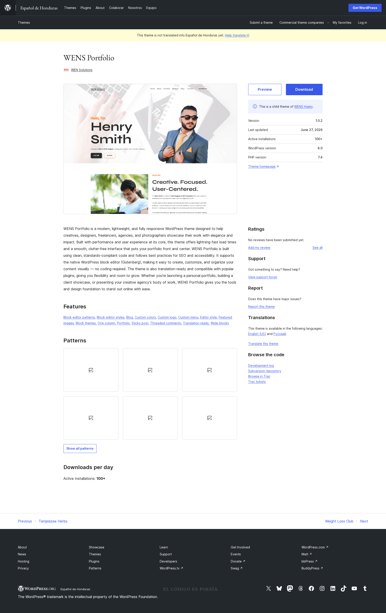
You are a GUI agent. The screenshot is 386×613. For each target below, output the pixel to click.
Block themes (86, 323)
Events (236, 554)
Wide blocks (220, 323)
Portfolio (123, 323)
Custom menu (188, 317)
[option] (90, 370)
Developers (168, 561)
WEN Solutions (81, 70)
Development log (261, 365)
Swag (237, 568)
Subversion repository (264, 371)
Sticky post (140, 323)
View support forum (262, 277)
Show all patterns (80, 448)
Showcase (96, 547)
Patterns (95, 568)
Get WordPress (365, 8)
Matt (307, 554)
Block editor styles (110, 317)
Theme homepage (262, 166)
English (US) (257, 334)
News (22, 554)
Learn (164, 547)
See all (318, 247)
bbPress (310, 561)
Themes (24, 22)
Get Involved (240, 547)
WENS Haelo (303, 106)
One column (106, 323)
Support (166, 554)
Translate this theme (263, 343)
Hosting (23, 561)
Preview (265, 89)
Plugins (94, 561)
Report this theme (261, 306)
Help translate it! (237, 35)
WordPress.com (315, 547)
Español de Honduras (75, 589)
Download (304, 89)
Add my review (259, 247)
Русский (279, 334)
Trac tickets (257, 381)
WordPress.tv (171, 568)
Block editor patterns (79, 317)
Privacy (23, 568)
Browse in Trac (259, 376)
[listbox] (150, 394)
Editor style (208, 317)
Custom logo (167, 317)
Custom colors (145, 317)
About (22, 547)
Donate (238, 561)
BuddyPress (312, 568)
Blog (129, 317)
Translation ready (196, 323)
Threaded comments (165, 323)
